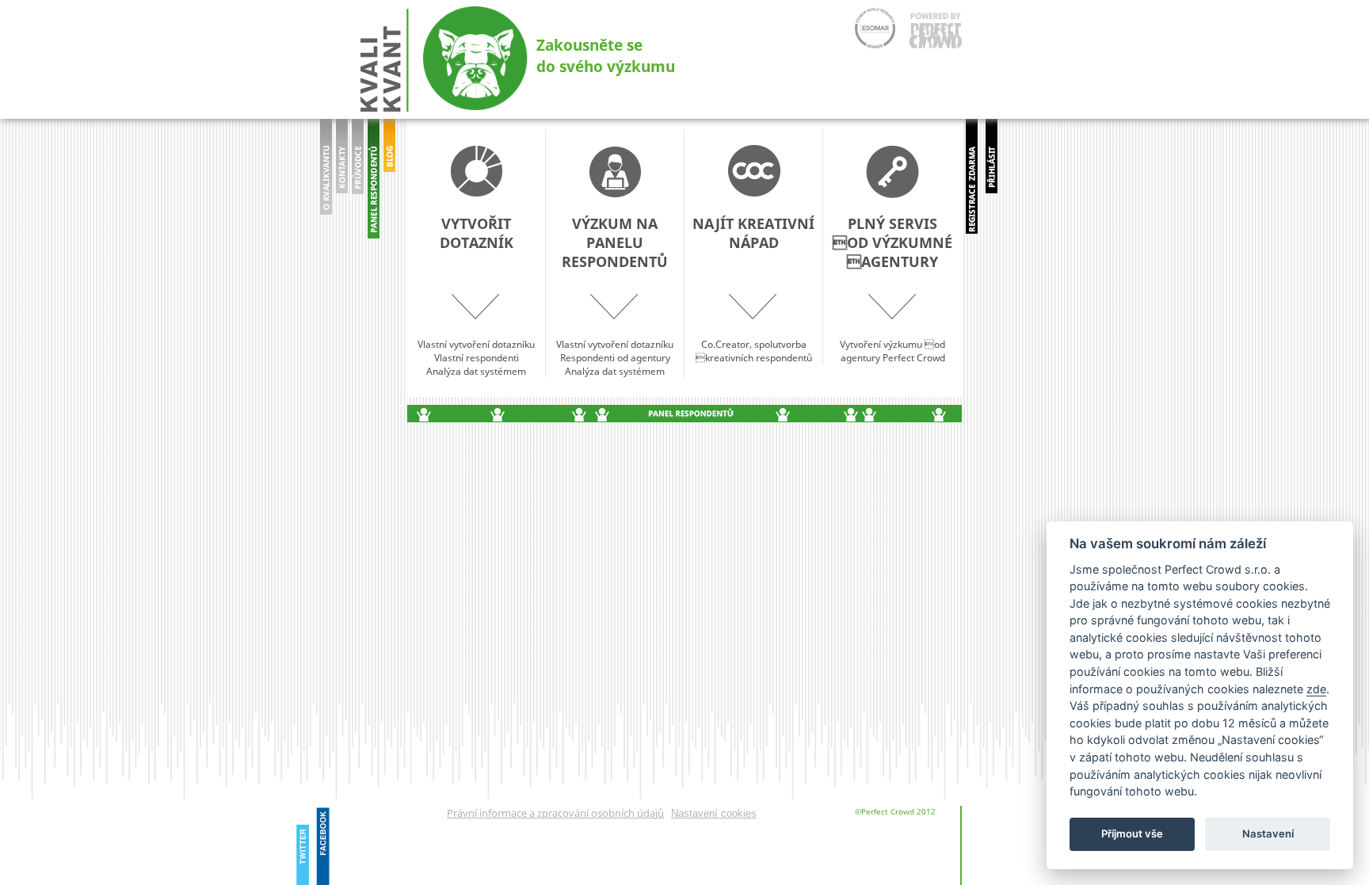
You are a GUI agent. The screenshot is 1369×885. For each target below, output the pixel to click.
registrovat (972, 176)
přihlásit (991, 166)
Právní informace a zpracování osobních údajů (555, 813)
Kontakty (342, 178)
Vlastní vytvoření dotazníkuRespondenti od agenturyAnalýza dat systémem (614, 296)
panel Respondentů (373, 182)
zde (1316, 689)
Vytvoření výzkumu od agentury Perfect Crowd (892, 289)
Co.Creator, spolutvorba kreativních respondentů (753, 289)
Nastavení (1268, 834)
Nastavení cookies (714, 813)
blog (389, 190)
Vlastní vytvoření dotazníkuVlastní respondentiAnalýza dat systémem (476, 296)
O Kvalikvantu (326, 178)
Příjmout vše (1132, 834)
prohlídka (358, 178)
